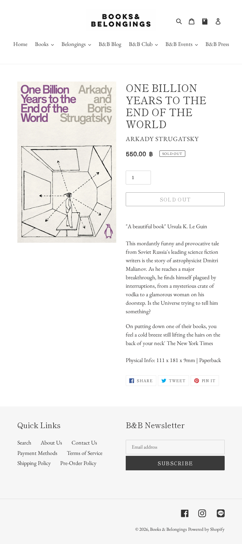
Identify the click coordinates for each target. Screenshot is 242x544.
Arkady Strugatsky (162, 139)
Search (24, 442)
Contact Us (84, 442)
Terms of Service (84, 452)
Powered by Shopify (206, 529)
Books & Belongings (168, 529)
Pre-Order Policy (78, 463)
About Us (51, 442)
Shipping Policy (34, 463)
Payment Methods (37, 452)
